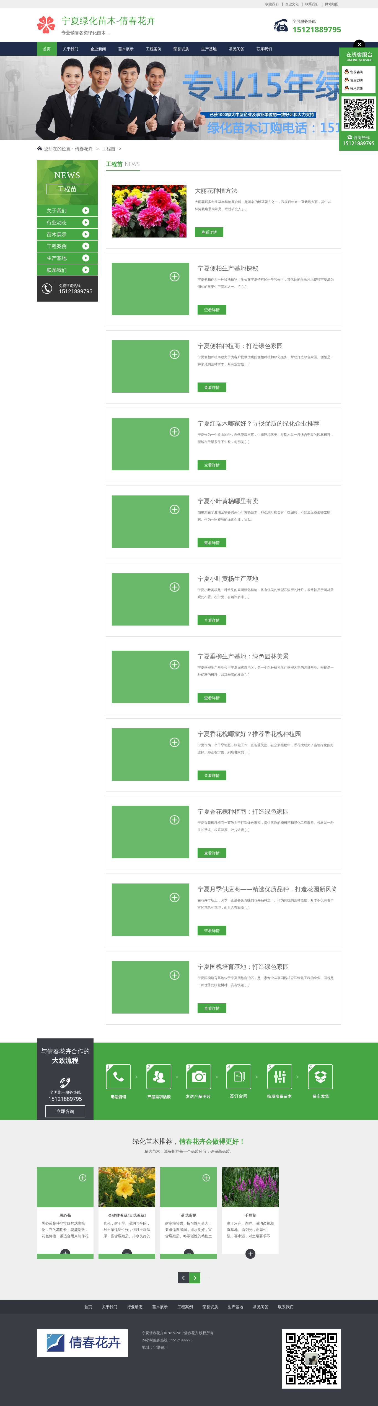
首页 (47, 48)
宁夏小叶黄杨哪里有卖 (228, 501)
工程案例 (153, 48)
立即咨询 (65, 1111)
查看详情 (209, 232)
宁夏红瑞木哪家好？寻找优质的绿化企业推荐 (258, 423)
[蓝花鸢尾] (188, 1187)
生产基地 (209, 48)
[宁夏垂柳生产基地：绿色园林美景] (150, 703)
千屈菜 (250, 1215)
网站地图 (331, 4)
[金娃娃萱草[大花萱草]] (127, 1187)
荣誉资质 (181, 48)
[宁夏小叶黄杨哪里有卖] (150, 548)
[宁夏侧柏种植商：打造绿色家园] (150, 393)
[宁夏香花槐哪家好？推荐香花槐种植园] (150, 781)
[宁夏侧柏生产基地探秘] (150, 315)
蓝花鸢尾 (188, 1215)
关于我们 (70, 48)
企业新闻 (98, 48)
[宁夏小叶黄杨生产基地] (150, 625)
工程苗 (108, 149)
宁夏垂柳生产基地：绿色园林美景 (243, 656)
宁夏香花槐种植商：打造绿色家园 (243, 811)
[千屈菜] (250, 1187)
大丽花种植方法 (216, 190)
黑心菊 (65, 1215)
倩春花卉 (84, 149)
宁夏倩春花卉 (46, 24)
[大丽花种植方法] (149, 237)
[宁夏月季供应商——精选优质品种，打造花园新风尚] (150, 936)
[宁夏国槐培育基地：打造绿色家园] (150, 1013)
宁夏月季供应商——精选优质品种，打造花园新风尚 (268, 889)
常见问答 (236, 48)
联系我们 (312, 4)
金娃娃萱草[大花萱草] (127, 1215)
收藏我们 (272, 4)
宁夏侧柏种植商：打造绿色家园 (240, 345)
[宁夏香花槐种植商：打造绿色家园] (150, 858)
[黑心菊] (65, 1187)
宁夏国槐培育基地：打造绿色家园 (243, 966)
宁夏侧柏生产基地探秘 (228, 268)
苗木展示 (126, 48)
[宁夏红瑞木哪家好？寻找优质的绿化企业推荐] (150, 470)
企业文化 (292, 4)
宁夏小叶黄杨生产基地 (228, 578)
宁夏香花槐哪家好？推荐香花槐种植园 (249, 733)
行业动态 (57, 222)
